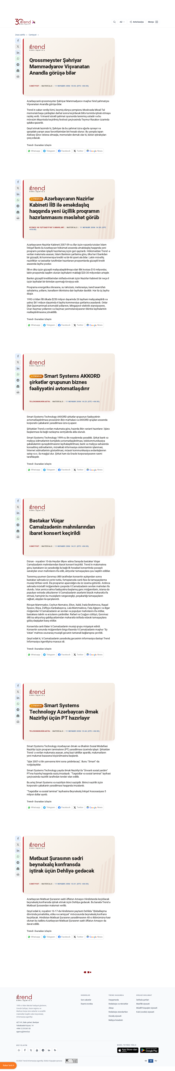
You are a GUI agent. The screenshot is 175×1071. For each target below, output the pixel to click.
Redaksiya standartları (118, 1012)
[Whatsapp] (18, 1050)
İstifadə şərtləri (142, 1000)
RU (156, 1061)
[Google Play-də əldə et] (149, 1050)
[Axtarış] (114, 22)
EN (146, 1061)
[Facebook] (24, 1050)
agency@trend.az (23, 1032)
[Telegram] (42, 1050)
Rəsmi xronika (87, 1004)
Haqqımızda (114, 1000)
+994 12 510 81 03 (23, 1028)
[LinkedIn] (48, 1050)
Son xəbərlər (86, 1000)
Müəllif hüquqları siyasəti (146, 1008)
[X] (30, 1050)
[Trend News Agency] (24, 997)
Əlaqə (111, 1008)
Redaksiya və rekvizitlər (118, 1004)
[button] (18, 40)
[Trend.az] (25, 22)
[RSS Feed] (54, 1050)
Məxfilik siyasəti (143, 1004)
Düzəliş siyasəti (115, 1016)
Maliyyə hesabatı (116, 1020)
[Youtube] (36, 1050)
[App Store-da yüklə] (127, 1050)
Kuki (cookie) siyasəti (145, 1012)
